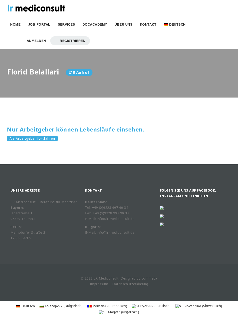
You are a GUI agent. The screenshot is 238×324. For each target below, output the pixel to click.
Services (66, 24)
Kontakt (148, 24)
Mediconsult (109, 278)
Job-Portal (39, 24)
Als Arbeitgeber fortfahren (32, 138)
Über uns (123, 24)
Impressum (99, 284)
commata (149, 278)
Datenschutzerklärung (130, 284)
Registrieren (72, 41)
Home (15, 24)
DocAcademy (95, 24)
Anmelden (35, 41)
